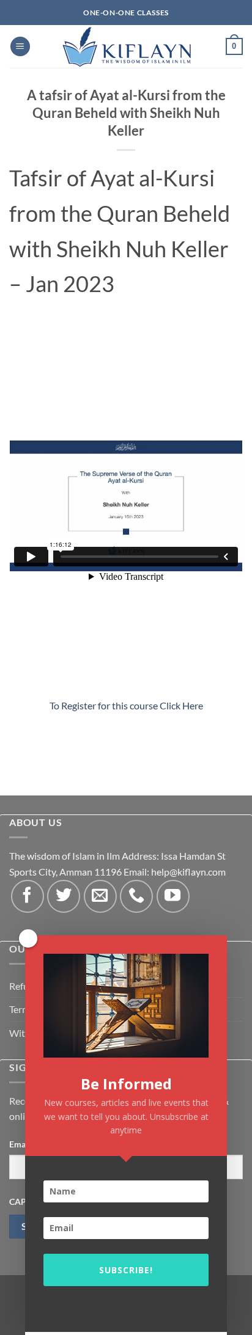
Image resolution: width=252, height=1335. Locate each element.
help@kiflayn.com (188, 871)
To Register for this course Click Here (126, 705)
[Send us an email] (100, 896)
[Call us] (136, 896)
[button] (20, 47)
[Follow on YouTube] (173, 896)
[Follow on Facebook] (27, 896)
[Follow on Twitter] (63, 896)
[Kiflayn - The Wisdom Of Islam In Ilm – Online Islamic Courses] (126, 46)
